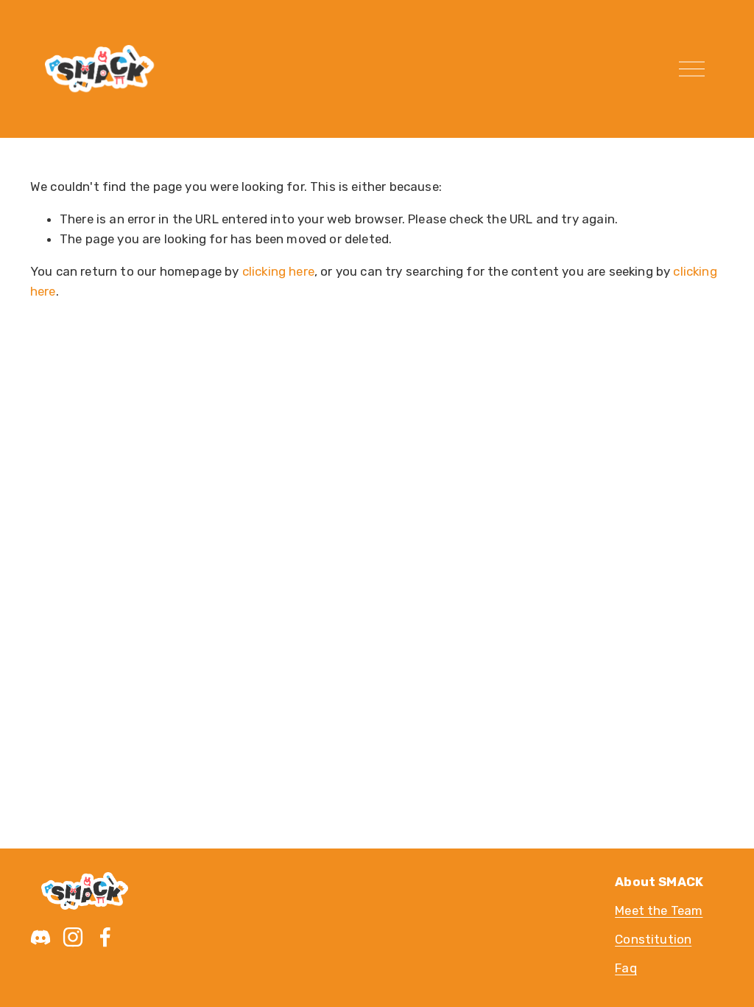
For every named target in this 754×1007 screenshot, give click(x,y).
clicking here (278, 271)
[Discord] (40, 937)
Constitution (653, 939)
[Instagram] (73, 937)
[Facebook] (105, 937)
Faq (626, 968)
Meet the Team (658, 910)
